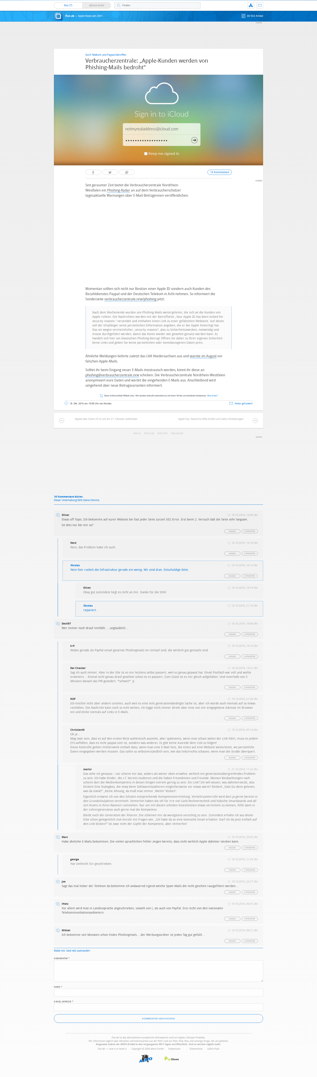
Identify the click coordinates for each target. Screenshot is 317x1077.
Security (163, 433)
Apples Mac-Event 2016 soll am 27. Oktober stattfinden (106, 419)
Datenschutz (196, 1048)
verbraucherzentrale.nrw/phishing (130, 299)
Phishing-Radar (118, 190)
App (251, 5)
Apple (138, 433)
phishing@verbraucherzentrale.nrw (112, 375)
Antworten (249, 531)
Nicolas (75, 565)
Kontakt (260, 5)
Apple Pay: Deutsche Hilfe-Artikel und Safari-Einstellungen (210, 419)
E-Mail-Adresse (63, 1001)
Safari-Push (213, 1048)
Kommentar (62, 958)
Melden (232, 531)
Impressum (174, 1048)
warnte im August (203, 356)
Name (58, 986)
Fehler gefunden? (244, 403)
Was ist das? (212, 396)
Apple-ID (149, 433)
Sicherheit (178, 433)
